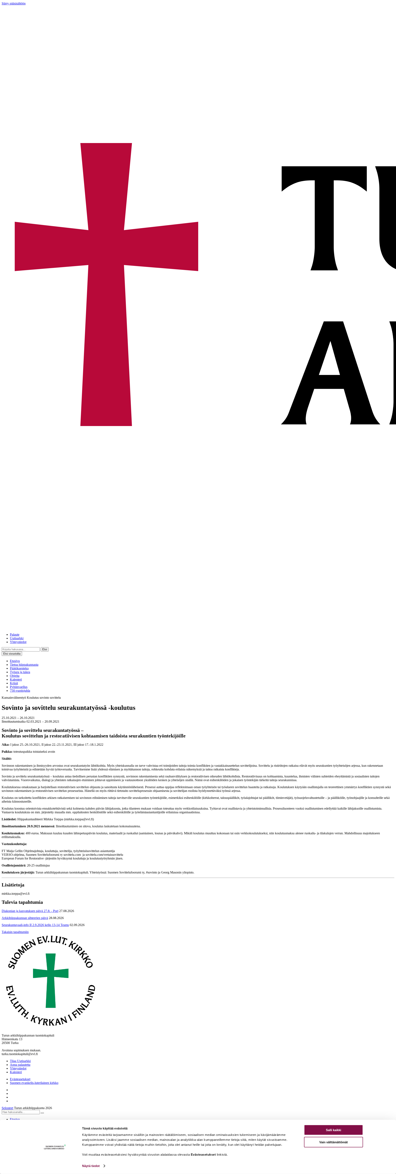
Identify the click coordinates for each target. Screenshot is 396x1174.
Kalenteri (16, 679)
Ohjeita (14, 675)
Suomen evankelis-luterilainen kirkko (34, 1083)
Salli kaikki (333, 1130)
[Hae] (42, 1113)
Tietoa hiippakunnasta (24, 664)
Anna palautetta (20, 1064)
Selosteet (7, 1108)
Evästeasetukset (20, 1079)
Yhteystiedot (18, 642)
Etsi (44, 649)
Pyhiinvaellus (18, 687)
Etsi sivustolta (11, 653)
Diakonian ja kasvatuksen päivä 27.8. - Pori (30, 911)
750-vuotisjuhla (20, 690)
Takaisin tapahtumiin (15, 932)
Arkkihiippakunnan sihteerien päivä (25, 918)
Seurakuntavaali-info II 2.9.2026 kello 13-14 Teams (35, 925)
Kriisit (14, 683)
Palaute (14, 634)
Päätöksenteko (19, 668)
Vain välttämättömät (333, 1142)
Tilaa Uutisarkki (20, 1061)
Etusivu (15, 661)
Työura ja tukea (20, 672)
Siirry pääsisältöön (14, 3)
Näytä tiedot (91, 1166)
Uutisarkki (17, 638)
